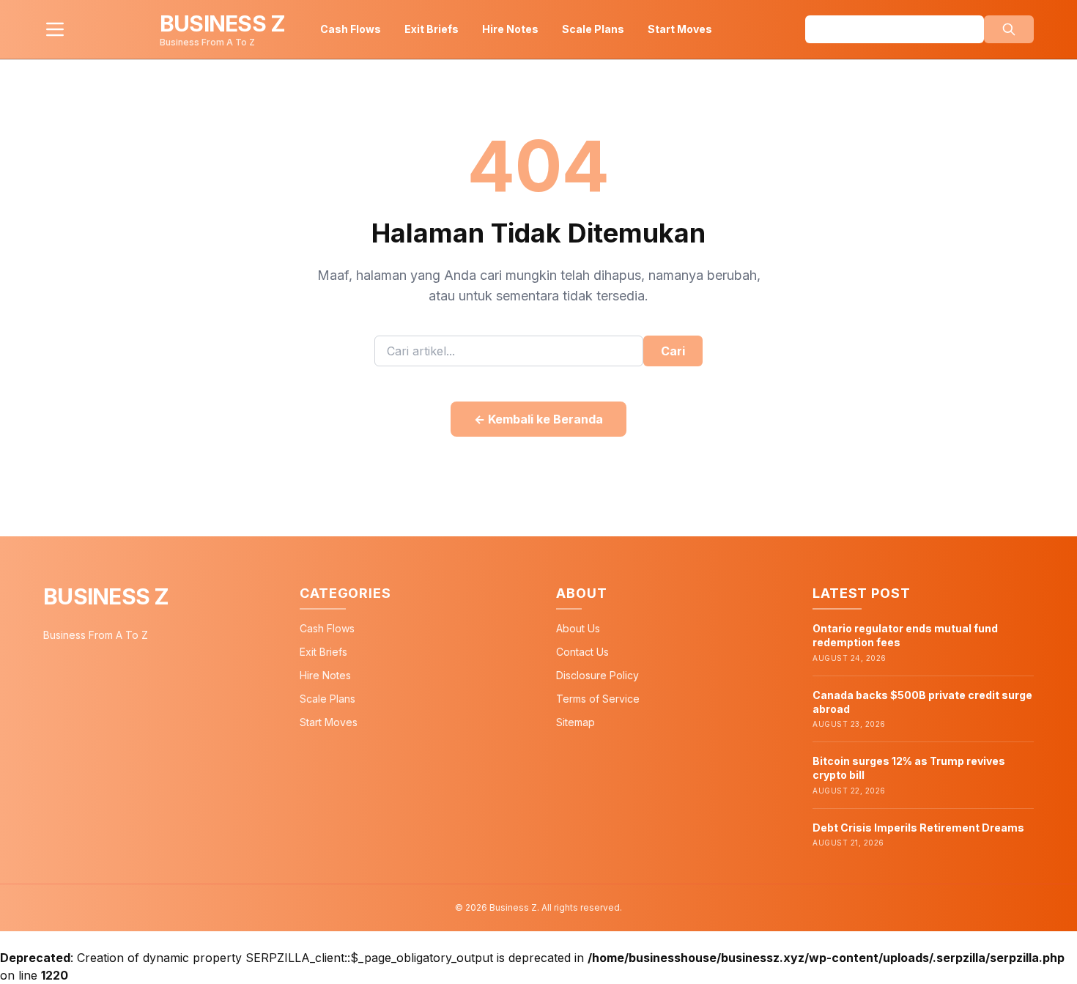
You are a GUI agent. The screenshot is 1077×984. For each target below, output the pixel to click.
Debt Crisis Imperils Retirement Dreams (918, 827)
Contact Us (582, 651)
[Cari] (1009, 29)
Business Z (106, 596)
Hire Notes (510, 29)
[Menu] (55, 29)
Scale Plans (593, 29)
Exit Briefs (431, 29)
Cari (673, 351)
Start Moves (680, 29)
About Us (578, 628)
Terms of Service (598, 698)
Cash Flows (350, 29)
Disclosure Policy (597, 675)
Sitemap (575, 722)
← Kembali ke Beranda (538, 419)
